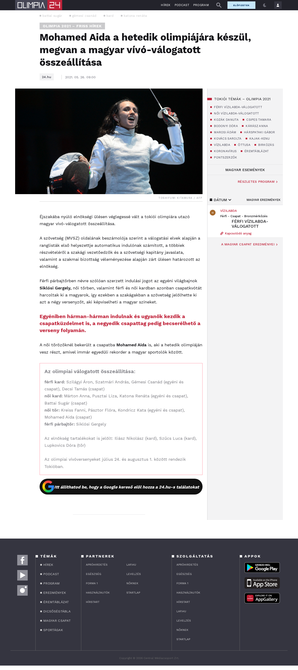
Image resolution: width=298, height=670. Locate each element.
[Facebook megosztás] (20, 214)
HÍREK (166, 5)
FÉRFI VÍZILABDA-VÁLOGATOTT (237, 107)
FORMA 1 (92, 583)
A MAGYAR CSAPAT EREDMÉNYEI (247, 244)
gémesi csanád (84, 15)
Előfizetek (241, 5)
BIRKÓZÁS (265, 145)
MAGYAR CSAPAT (57, 620)
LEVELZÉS (133, 574)
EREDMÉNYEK (54, 592)
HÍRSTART (92, 602)
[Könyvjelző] (20, 240)
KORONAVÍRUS (225, 151)
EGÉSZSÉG (93, 574)
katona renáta (135, 15)
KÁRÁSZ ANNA (256, 126)
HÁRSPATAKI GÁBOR (259, 132)
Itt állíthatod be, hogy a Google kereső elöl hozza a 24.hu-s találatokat (126, 486)
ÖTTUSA (244, 145)
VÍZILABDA (221, 145)
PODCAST (182, 5)
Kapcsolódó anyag (237, 233)
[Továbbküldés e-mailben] (20, 226)
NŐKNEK (132, 583)
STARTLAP (133, 592)
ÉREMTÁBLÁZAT (256, 151)
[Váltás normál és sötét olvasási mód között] (265, 5)
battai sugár (52, 15)
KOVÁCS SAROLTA (227, 138)
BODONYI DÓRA (225, 126)
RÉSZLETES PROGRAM (256, 181)
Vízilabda (228, 211)
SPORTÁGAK (53, 630)
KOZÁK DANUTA (226, 119)
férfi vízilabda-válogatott (250, 224)
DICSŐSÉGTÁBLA (57, 611)
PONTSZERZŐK (225, 157)
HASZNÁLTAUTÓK (98, 592)
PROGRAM (201, 5)
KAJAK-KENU (259, 138)
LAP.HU (131, 564)
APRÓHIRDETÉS (97, 564)
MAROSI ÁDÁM (224, 132)
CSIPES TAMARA (258, 119)
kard (110, 15)
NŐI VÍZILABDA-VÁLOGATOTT (236, 113)
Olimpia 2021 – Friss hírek (72, 26)
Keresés (219, 5)
